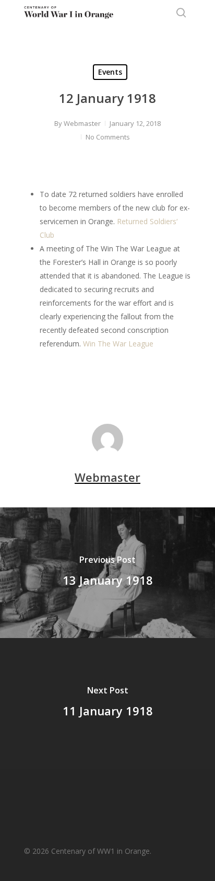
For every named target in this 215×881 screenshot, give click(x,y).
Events (110, 72)
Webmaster (82, 123)
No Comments (108, 137)
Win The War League (118, 344)
